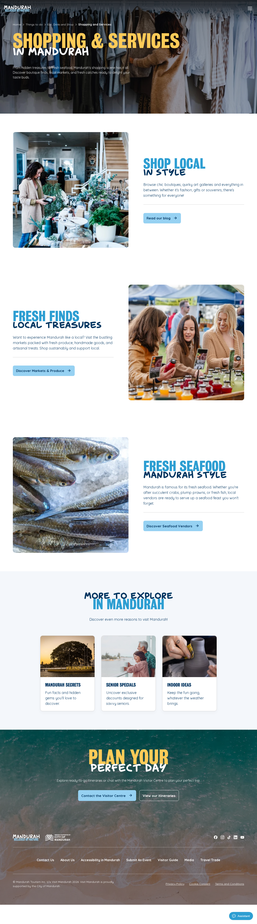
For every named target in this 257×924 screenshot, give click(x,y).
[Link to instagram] (222, 837)
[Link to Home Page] (17, 8)
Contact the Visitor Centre (103, 796)
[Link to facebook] (215, 837)
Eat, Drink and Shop (60, 24)
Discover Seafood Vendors (169, 526)
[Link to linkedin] (235, 837)
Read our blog (158, 218)
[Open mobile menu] (250, 8)
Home (17, 24)
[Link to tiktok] (228, 837)
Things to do (34, 24)
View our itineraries (159, 796)
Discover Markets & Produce (40, 371)
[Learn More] (67, 673)
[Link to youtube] (242, 837)
